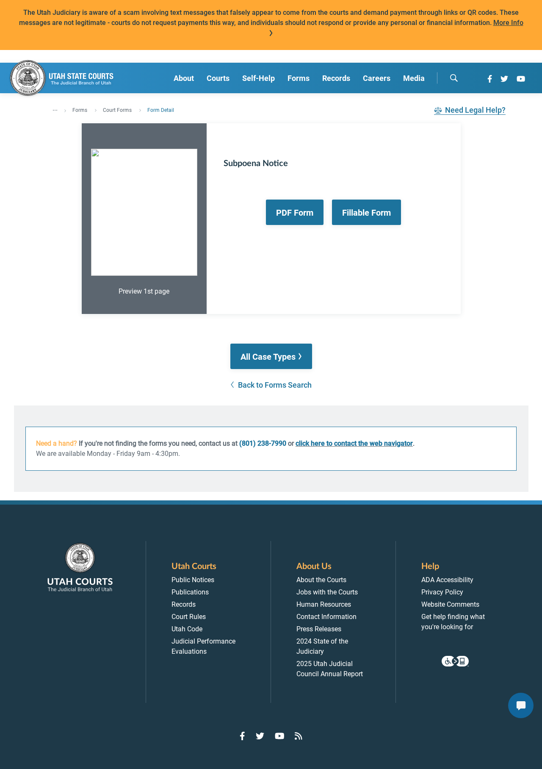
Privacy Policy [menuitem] (442, 592)
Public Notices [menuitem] (192, 580)
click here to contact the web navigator (354, 443)
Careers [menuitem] (376, 78)
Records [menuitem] (336, 78)
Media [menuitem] (414, 78)
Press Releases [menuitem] (318, 629)
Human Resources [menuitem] (323, 604)
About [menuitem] (184, 78)
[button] (271, 356)
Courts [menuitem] (218, 78)
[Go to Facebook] (489, 79)
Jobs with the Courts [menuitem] (327, 592)
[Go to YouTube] (521, 79)
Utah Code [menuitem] (186, 629)
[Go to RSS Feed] (298, 736)
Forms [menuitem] (299, 78)
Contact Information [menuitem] (326, 617)
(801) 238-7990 (262, 443)
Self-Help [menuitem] (258, 78)
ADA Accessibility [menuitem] (447, 580)
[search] (454, 78)
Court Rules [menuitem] (188, 617)
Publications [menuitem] (190, 592)
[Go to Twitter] (504, 79)
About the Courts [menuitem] (321, 580)
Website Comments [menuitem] (450, 604)
